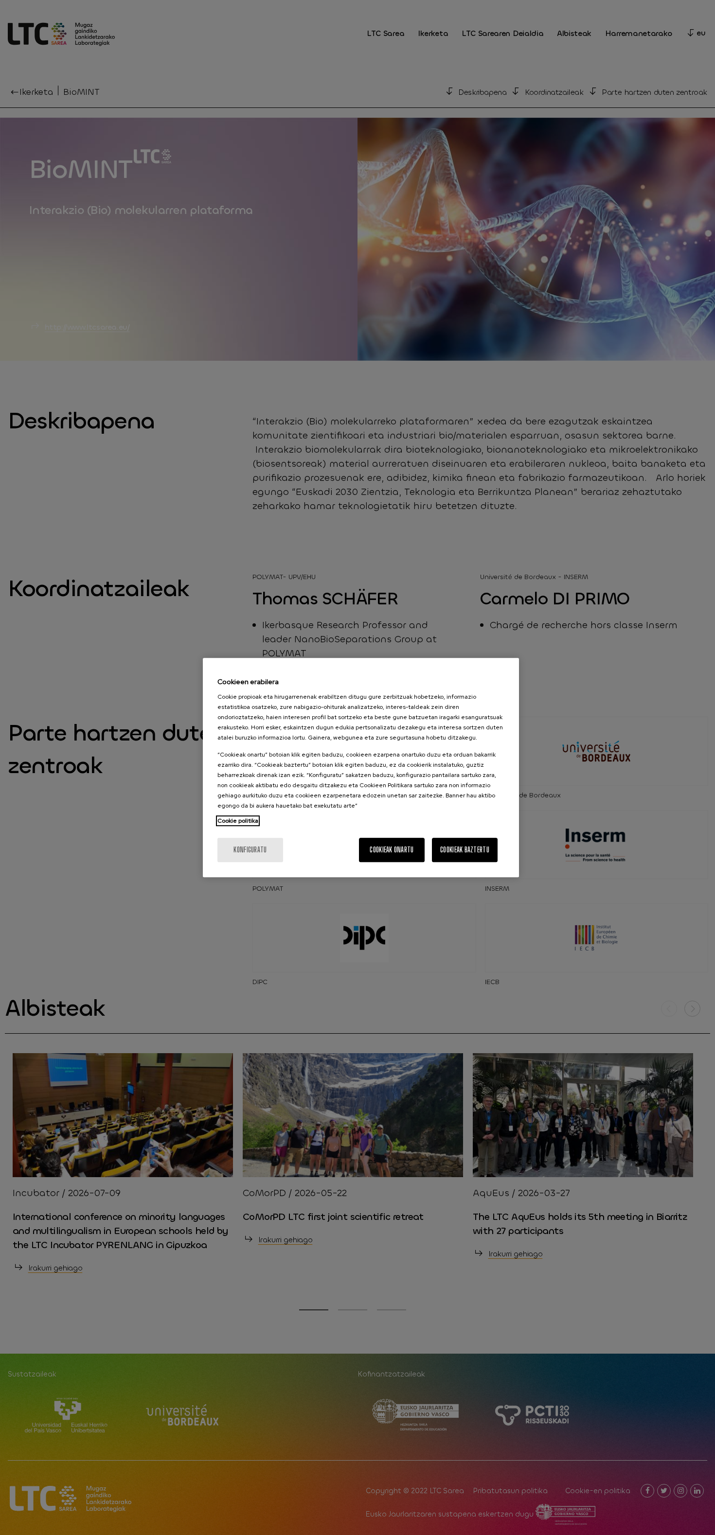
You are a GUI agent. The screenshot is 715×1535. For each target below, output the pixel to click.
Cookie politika (237, 821)
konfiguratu (250, 850)
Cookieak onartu (391, 850)
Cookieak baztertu (464, 850)
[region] (361, 768)
